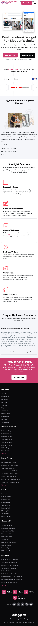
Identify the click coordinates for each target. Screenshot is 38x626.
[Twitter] (18, 604)
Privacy (17, 619)
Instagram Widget (6, 431)
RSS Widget (5, 450)
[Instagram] (27, 604)
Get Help (4, 405)
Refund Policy (24, 619)
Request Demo (27, 55)
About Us (4, 394)
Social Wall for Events (8, 494)
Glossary (4, 419)
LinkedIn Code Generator (9, 574)
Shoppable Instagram (8, 528)
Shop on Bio (5, 539)
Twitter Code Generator (8, 571)
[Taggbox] (19, 615)
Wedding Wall (5, 511)
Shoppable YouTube (7, 531)
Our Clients (4, 402)
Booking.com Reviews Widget (10, 479)
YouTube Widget (6, 442)
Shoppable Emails (6, 536)
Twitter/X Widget (6, 439)
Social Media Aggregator (9, 582)
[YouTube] (31, 604)
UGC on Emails (5, 551)
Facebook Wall (6, 499)
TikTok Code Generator (8, 568)
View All (3, 453)
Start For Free (26, 3)
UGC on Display (6, 548)
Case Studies (5, 413)
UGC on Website (6, 545)
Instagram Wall (6, 496)
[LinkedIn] (22, 604)
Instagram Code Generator (9, 559)
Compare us (5, 422)
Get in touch (5, 396)
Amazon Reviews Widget (9, 471)
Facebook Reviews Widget (9, 465)
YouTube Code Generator (9, 562)
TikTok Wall (5, 513)
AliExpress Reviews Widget (9, 473)
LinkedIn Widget (6, 433)
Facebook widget (23, 47)
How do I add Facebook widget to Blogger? (15, 328)
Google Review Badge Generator (11, 579)
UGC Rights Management (9, 542)
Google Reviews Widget (8, 462)
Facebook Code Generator (9, 565)
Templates (4, 410)
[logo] (6, 3)
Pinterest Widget (6, 445)
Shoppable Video (6, 525)
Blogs (3, 408)
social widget (10, 235)
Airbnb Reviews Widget (8, 476)
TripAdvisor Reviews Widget (10, 482)
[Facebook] (14, 604)
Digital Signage (6, 516)
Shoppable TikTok (7, 534)
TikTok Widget (5, 448)
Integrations (5, 416)
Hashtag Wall (5, 508)
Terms (12, 619)
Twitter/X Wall (5, 505)
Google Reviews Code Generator (11, 576)
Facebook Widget (6, 436)
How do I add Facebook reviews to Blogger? (16, 352)
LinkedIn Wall (5, 502)
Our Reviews (5, 399)
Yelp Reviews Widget (7, 468)
